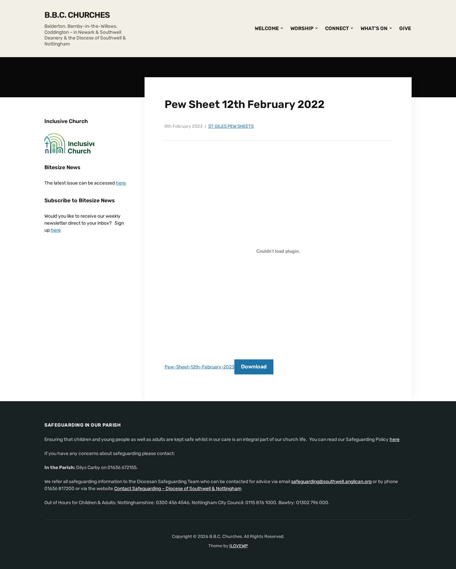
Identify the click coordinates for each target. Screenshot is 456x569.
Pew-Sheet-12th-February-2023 (199, 366)
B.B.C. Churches (77, 15)
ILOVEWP (238, 545)
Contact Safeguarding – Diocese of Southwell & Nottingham (177, 488)
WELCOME (267, 28)
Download (254, 366)
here (121, 183)
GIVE (405, 28)
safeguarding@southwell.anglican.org (331, 481)
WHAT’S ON (374, 28)
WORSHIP (301, 28)
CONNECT (337, 28)
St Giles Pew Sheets (231, 126)
